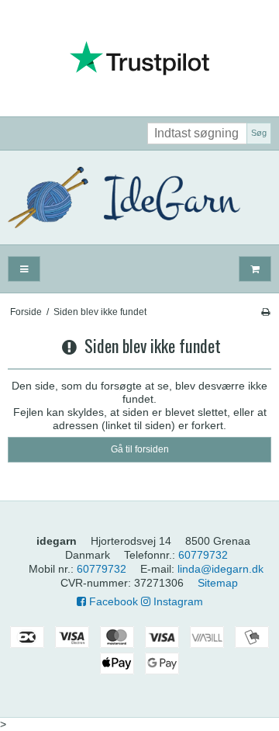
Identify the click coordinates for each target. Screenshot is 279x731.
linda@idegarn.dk (220, 569)
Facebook (112, 601)
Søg (259, 132)
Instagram (176, 601)
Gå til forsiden (140, 449)
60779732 (203, 555)
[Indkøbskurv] (255, 269)
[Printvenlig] (265, 312)
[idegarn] (139, 197)
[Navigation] (24, 269)
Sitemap (218, 583)
